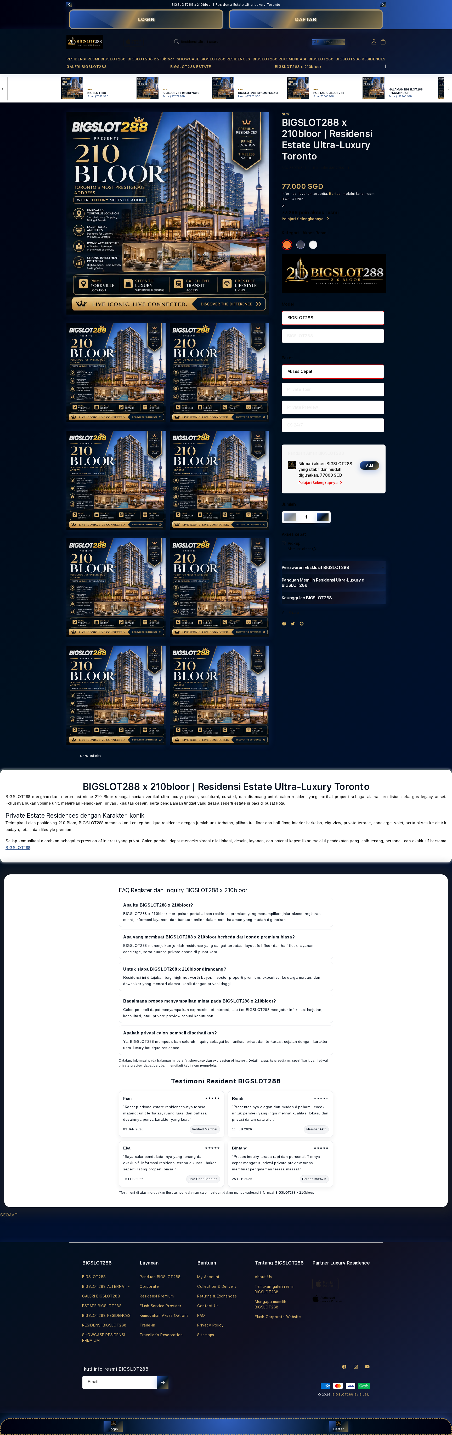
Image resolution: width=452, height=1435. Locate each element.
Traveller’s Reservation (161, 1335)
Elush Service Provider (160, 1306)
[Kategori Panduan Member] (313, 245)
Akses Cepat (300, 371)
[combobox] (227, 41)
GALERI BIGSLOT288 (86, 67)
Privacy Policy (210, 1325)
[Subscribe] (162, 1382)
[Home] (84, 42)
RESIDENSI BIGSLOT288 (104, 1325)
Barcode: (320, 168)
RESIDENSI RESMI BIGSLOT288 (96, 59)
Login (113, 1429)
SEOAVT (9, 1214)
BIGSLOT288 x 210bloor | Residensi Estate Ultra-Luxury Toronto (226, 5)
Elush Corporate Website (278, 1317)
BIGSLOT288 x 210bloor (151, 59)
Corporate (149, 1286)
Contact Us (208, 1306)
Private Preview (302, 407)
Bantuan (336, 194)
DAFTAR (306, 19)
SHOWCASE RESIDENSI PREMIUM (103, 1337)
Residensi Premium (157, 1296)
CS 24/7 (295, 425)
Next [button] (383, 4)
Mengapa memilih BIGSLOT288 (270, 1304)
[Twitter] (294, 625)
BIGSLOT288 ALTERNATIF (106, 1286)
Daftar (338, 1429)
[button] (96, 59)
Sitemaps (205, 1335)
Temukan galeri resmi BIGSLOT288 (274, 1289)
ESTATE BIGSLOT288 (102, 1306)
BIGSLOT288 (321, 59)
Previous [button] (69, 4)
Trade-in (147, 1325)
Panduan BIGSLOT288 (160, 1277)
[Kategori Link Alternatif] (300, 245)
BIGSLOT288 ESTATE (190, 67)
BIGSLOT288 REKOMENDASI (279, 59)
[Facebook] (285, 625)
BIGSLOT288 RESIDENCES (361, 59)
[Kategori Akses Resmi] (287, 245)
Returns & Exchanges (217, 1296)
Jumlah (289, 504)
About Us (263, 1277)
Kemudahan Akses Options (164, 1315)
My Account (208, 1277)
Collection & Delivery (217, 1286)
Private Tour (299, 389)
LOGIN (146, 19)
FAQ (201, 1315)
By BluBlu (362, 1394)
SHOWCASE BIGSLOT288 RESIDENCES (213, 59)
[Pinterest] (303, 625)
